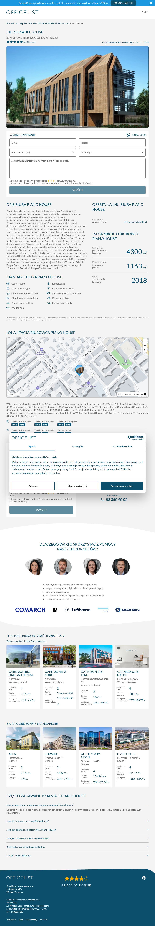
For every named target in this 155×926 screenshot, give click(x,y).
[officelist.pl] (19, 877)
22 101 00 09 (142, 42)
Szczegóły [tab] (77, 446)
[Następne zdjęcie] (145, 87)
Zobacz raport (123, 3)
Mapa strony (31, 919)
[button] (77, 367)
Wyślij (77, 190)
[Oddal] (145, 345)
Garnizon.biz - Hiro (92, 673)
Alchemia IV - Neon (91, 755)
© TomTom (138, 394)
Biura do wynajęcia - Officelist (21, 23)
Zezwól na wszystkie (122, 486)
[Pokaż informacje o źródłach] (145, 394)
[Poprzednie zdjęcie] (10, 87)
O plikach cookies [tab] (122, 446)
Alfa (12, 754)
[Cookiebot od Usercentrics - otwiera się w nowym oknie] (130, 438)
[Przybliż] (145, 341)
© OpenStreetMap (125, 394)
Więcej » (88, 183)
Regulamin (11, 919)
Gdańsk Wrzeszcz (58, 23)
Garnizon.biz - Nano (128, 673)
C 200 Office (127, 754)
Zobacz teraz (23, 703)
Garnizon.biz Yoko (55, 673)
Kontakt (43, 919)
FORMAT (51, 754)
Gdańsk (43, 23)
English (145, 12)
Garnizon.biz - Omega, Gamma (21, 673)
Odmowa (33, 486)
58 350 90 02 (139, 134)
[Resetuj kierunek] (145, 350)
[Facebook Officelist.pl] (144, 878)
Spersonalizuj (75, 486)
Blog (21, 919)
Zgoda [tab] (32, 446)
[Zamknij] (151, 3)
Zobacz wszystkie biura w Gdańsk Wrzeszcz (26, 641)
